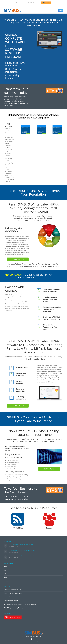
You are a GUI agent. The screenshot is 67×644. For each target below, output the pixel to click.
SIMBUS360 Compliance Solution (12, 589)
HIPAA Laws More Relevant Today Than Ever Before (22, 550)
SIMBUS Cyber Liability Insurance (12, 597)
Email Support (21, 3)
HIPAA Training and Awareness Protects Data (21, 544)
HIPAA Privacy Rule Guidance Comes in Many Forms (22, 556)
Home (5, 566)
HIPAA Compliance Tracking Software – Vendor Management (20, 604)
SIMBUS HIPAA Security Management (13, 593)
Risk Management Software (11, 600)
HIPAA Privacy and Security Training (13, 608)
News (5, 577)
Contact (6, 581)
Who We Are (7, 570)
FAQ (5, 574)
